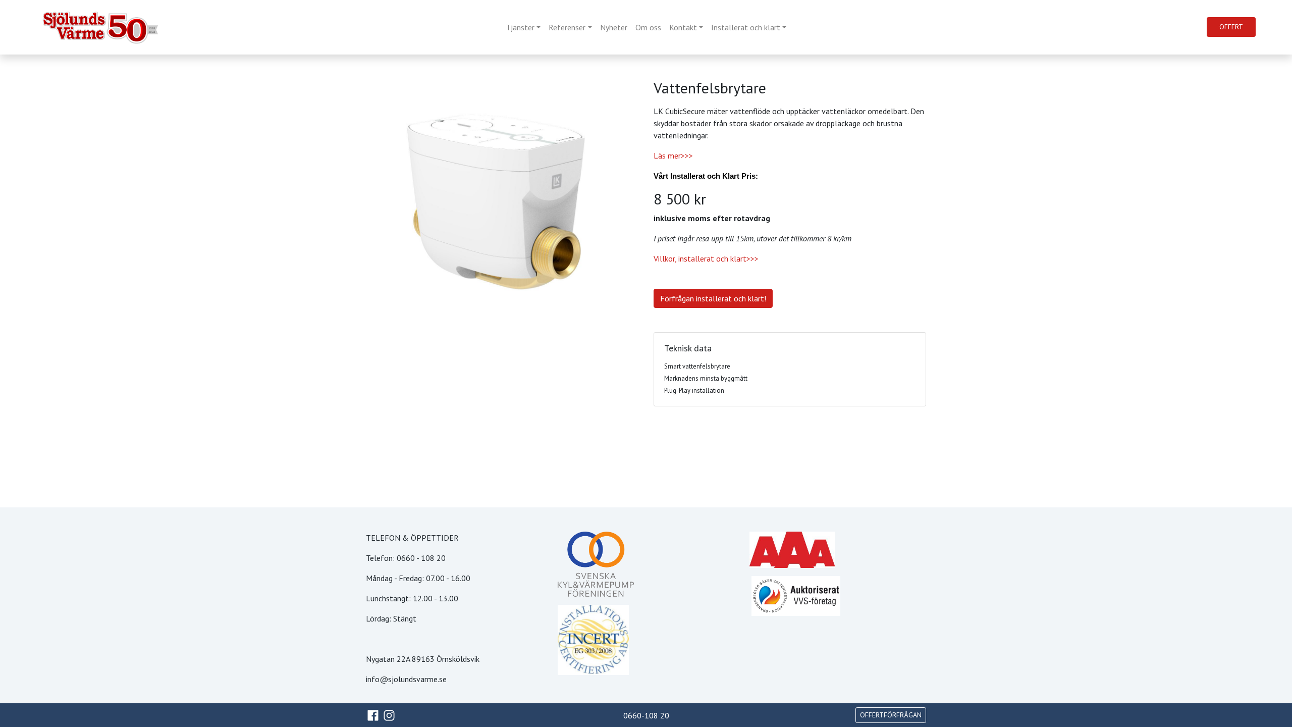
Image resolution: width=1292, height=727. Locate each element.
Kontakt (683, 27)
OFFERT (1231, 26)
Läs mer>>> (673, 155)
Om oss (648, 27)
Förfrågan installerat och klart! (713, 298)
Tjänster (520, 27)
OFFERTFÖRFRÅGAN (891, 714)
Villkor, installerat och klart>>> (706, 258)
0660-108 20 (646, 715)
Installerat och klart (745, 27)
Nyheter (613, 27)
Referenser (567, 27)
